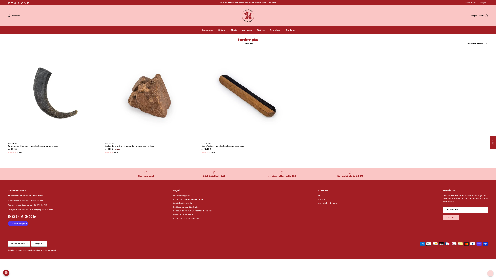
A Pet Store (17, 250)
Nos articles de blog (327, 203)
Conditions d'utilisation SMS (186, 218)
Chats (234, 30)
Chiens (221, 30)
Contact (290, 30)
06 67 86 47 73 (41, 205)
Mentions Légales (181, 195)
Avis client (275, 30)
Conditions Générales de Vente (188, 199)
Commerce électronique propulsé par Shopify (39, 250)
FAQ (319, 195)
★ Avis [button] (493, 143)
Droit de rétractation (183, 203)
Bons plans (207, 30)
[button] (52, 255)
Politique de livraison (183, 214)
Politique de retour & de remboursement (192, 211)
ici (41, 200)
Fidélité (261, 30)
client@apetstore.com (42, 209)
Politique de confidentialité (186, 207)
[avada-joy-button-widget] (6, 273)
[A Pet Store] (248, 16)
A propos (247, 30)
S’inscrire (451, 217)
